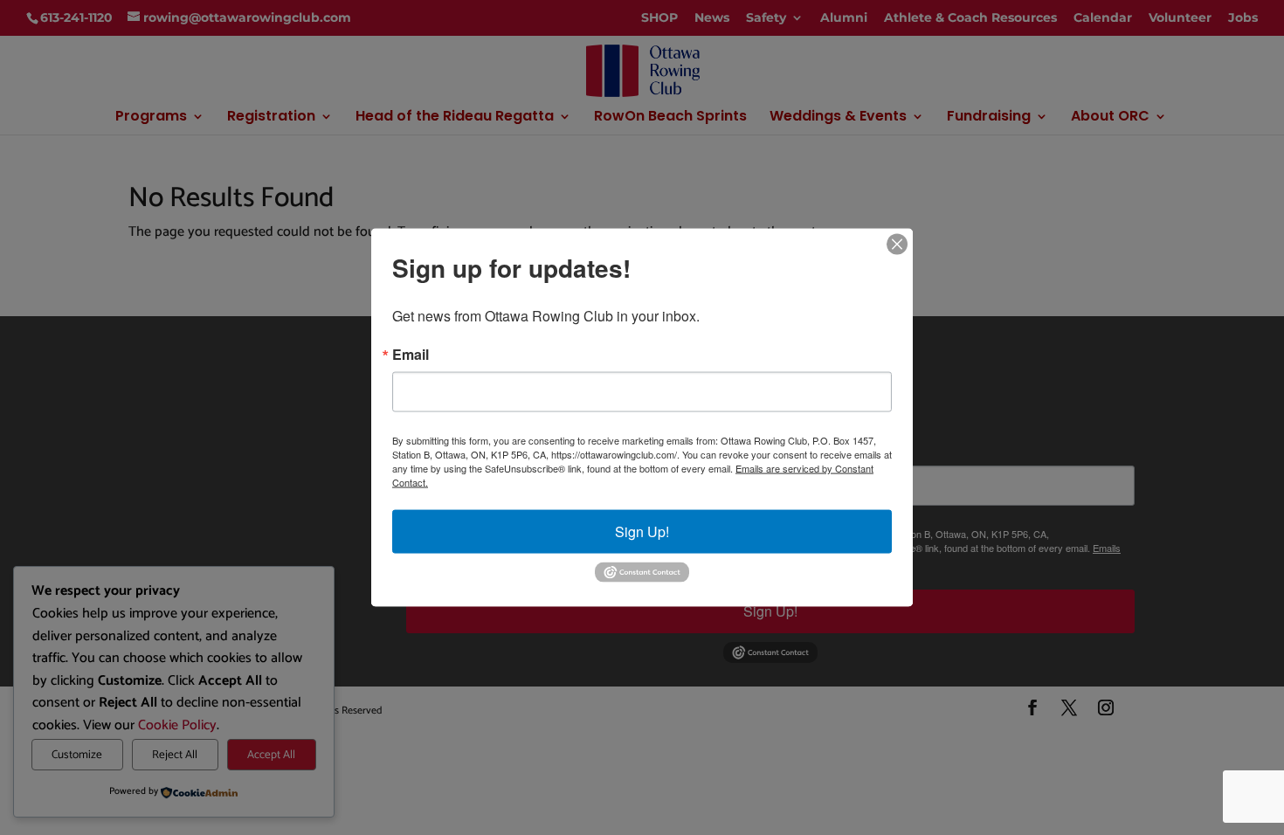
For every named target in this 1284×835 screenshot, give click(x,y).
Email (410, 355)
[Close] (897, 244)
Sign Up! (642, 531)
